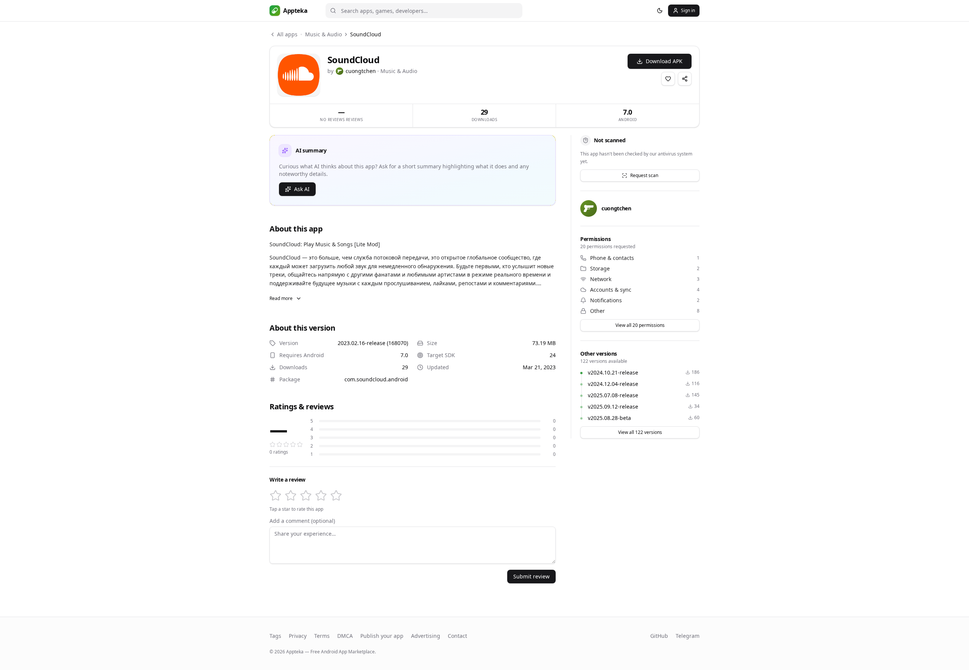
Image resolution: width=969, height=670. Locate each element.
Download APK (664, 61)
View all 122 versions (640, 432)
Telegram (687, 635)
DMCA (345, 635)
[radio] (275, 495)
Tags (275, 635)
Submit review (531, 576)
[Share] (685, 78)
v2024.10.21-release (613, 372)
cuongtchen (361, 71)
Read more (281, 298)
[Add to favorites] (668, 78)
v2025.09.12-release (613, 406)
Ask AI (302, 189)
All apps (287, 34)
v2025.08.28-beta (609, 417)
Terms (322, 635)
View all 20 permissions (640, 325)
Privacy (298, 635)
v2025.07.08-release (613, 395)
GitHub (659, 635)
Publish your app (381, 635)
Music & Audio (323, 34)
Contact (457, 635)
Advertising (425, 635)
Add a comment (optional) (302, 521)
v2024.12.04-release (613, 383)
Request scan (644, 175)
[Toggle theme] (660, 10)
